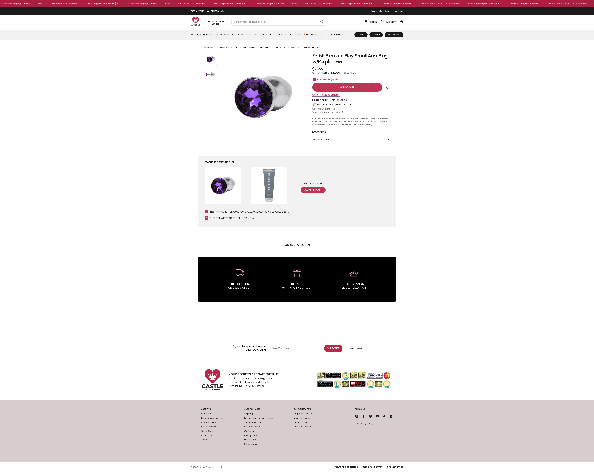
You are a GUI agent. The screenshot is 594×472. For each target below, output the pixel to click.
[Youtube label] (377, 416)
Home (207, 47)
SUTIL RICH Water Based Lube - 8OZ (228, 218)
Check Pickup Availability (326, 95)
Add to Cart (347, 87)
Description (319, 132)
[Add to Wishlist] (387, 87)
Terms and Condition (346, 467)
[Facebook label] (364, 416)
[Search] (322, 22)
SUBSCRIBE (333, 348)
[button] (351, 73)
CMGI (199, 467)
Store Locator (395, 467)
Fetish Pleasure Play (259, 47)
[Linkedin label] (391, 416)
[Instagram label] (357, 416)
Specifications (320, 139)
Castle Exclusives (238, 47)
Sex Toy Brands (219, 47)
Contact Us (376, 11)
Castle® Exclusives (331, 34)
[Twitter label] (384, 416)
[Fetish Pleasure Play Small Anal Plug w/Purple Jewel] (210, 59)
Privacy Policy (355, 348)
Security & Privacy (372, 467)
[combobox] (279, 22)
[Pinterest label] (370, 416)
